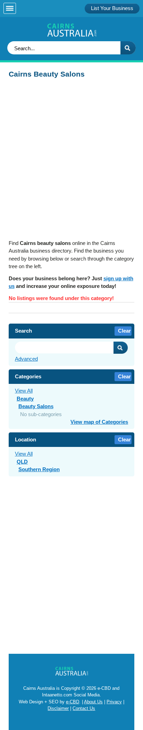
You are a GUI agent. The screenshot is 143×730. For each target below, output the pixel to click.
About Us (93, 701)
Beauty (25, 399)
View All (24, 391)
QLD (22, 462)
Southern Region (39, 469)
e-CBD (72, 701)
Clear (124, 331)
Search (120, 348)
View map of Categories (99, 422)
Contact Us (84, 708)
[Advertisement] (71, 161)
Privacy (114, 701)
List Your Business (112, 8)
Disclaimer (58, 708)
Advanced (26, 359)
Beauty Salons (35, 406)
